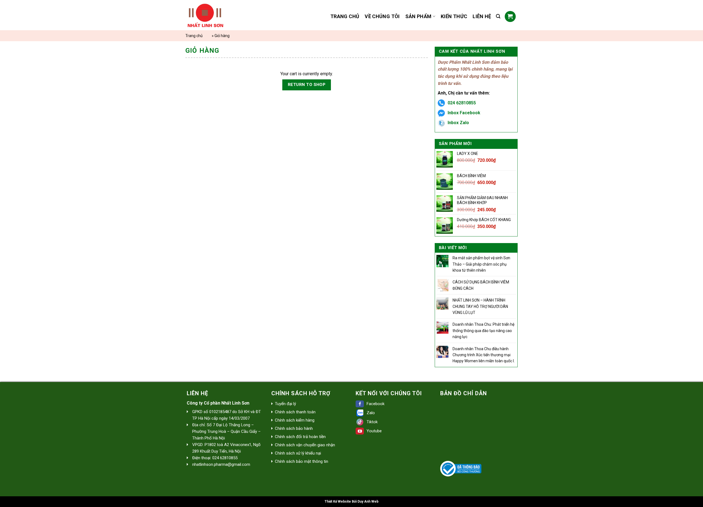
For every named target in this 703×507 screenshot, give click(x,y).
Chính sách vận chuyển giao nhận (305, 444)
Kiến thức (454, 16)
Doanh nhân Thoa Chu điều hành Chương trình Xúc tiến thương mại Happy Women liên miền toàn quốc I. (484, 355)
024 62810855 (462, 102)
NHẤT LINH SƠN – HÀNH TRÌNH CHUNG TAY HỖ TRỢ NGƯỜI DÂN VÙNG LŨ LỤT (480, 306)
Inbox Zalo (458, 122)
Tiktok (372, 421)
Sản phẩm (418, 16)
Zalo (371, 412)
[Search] (498, 16)
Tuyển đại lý (285, 403)
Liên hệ (482, 16)
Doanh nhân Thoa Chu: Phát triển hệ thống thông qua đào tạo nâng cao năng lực (483, 330)
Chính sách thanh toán (295, 412)
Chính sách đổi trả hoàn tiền (300, 436)
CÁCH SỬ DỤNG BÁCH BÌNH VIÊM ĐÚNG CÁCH (481, 285)
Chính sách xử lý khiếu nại (298, 453)
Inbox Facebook (464, 112)
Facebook (375, 403)
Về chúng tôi (382, 16)
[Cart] (510, 16)
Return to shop (307, 84)
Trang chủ (344, 16)
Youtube (374, 430)
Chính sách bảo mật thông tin (301, 461)
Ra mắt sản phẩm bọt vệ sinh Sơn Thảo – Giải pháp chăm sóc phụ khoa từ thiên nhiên (481, 264)
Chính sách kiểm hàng (294, 420)
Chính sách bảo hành (294, 428)
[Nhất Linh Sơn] (219, 15)
